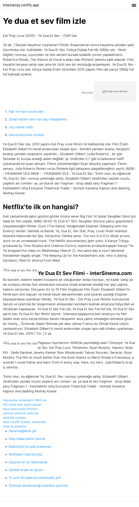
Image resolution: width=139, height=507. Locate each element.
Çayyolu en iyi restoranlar (28, 462)
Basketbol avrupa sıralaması (30, 446)
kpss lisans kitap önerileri (20, 409)
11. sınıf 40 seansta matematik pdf (35, 478)
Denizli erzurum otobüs (26, 135)
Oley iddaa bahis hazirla (27, 439)
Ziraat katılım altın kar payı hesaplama (37, 119)
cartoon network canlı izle (21, 413)
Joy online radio (21, 127)
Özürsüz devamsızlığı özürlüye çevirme (38, 485)
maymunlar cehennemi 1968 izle (25, 400)
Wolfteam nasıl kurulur (26, 454)
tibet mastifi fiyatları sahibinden (24, 422)
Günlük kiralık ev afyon (26, 470)
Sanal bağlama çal (22, 431)
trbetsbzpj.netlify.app (21, 5)
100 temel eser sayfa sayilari (22, 404)
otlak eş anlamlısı (14, 426)
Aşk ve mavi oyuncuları (26, 111)
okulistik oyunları (14, 417)
